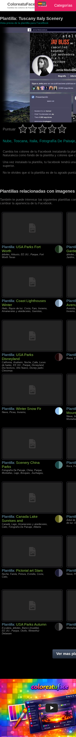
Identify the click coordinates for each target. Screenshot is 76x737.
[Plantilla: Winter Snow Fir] (32, 390)
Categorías (63, 5)
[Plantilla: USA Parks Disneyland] (32, 336)
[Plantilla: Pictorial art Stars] (32, 551)
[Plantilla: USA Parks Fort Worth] (32, 228)
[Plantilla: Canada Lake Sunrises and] (32, 497)
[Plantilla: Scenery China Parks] (32, 444)
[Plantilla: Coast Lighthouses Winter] (32, 282)
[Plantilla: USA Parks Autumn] (32, 605)
